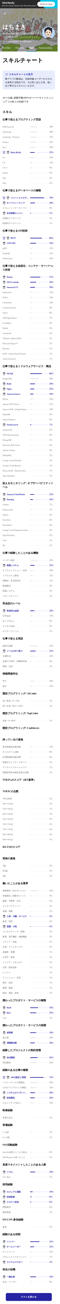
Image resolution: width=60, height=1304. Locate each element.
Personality (45, 48)
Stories (19, 48)
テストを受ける (29, 1297)
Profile (6, 48)
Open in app (46, 4)
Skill (31, 48)
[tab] (6, 48)
